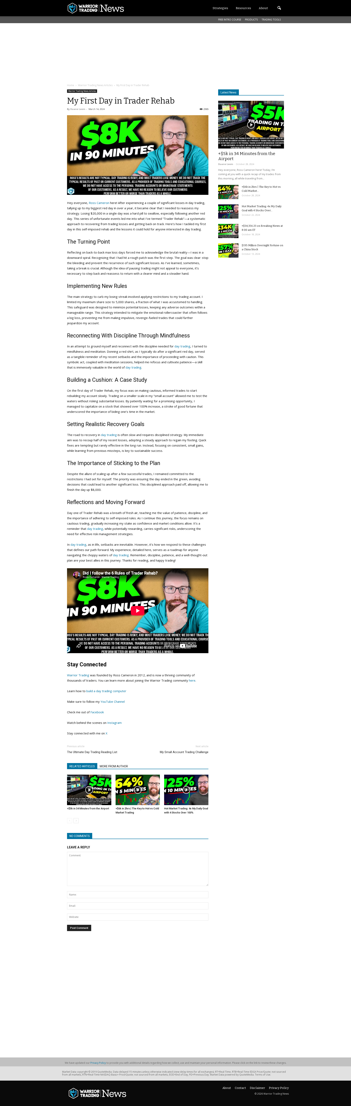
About (226, 1088)
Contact (240, 1088)
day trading (182, 346)
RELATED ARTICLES (82, 766)
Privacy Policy (98, 1063)
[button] (279, 8)
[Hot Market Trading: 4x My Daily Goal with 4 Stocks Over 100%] (186, 790)
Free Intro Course (229, 19)
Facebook (97, 712)
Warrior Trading (78, 675)
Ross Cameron (99, 203)
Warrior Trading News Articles (82, 91)
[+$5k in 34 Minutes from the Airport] (89, 790)
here (192, 680)
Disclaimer (257, 1088)
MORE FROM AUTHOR (114, 766)
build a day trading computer (106, 691)
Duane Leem (77, 109)
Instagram (114, 723)
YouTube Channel (113, 701)
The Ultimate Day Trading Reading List (92, 752)
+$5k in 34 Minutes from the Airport (88, 808)
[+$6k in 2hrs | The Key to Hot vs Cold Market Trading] (138, 790)
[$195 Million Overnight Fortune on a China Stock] (228, 250)
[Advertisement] (165, 52)
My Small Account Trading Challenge (184, 752)
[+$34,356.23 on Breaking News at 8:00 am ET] (228, 231)
